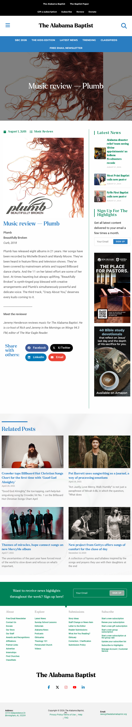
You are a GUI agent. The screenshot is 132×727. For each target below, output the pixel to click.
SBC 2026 (21, 40)
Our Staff (10, 633)
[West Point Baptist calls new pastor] (100, 179)
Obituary (72, 637)
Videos (38, 648)
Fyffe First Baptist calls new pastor (118, 194)
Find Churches (12, 656)
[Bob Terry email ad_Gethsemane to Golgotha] (112, 361)
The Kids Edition (43, 40)
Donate (9, 626)
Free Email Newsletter (66, 48)
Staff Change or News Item (81, 622)
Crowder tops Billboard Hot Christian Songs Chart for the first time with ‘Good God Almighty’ (32, 478)
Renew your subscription (113, 622)
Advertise (10, 648)
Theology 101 (41, 641)
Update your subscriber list (114, 641)
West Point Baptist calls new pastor (118, 177)
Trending (89, 40)
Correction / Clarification (80, 641)
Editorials (39, 626)
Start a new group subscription (110, 631)
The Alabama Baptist (54, 4)
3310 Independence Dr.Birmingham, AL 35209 (15, 714)
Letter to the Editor (77, 626)
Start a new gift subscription (114, 626)
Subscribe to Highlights (112, 645)
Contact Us (11, 622)
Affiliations (11, 641)
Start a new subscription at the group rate (114, 636)
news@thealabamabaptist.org (113, 714)
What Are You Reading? (79, 633)
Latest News (69, 40)
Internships (11, 652)
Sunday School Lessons (46, 622)
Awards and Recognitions (18, 637)
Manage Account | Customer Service (115, 650)
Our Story (10, 630)
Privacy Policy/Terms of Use (63, 715)
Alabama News (41, 630)
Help (80, 715)
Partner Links (12, 645)
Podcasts (39, 633)
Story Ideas (74, 618)
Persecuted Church (43, 645)
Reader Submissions (78, 630)
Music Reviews (43, 131)
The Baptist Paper (79, 4)
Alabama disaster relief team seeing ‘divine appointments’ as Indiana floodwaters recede (118, 151)
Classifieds (109, 40)
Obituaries (39, 637)
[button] (124, 26)
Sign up (120, 241)
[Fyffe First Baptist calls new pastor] (100, 196)
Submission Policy (77, 645)
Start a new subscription (113, 618)
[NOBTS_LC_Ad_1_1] (112, 288)
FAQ (66, 718)
